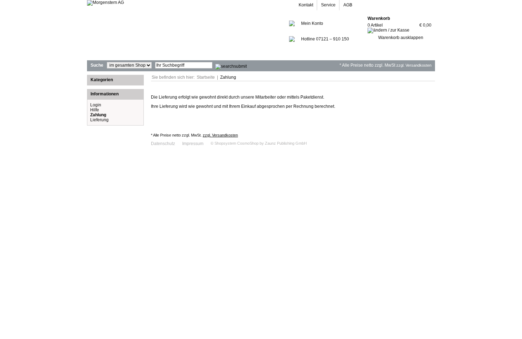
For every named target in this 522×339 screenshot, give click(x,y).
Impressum (192, 143)
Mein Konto (312, 23)
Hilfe (94, 109)
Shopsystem (225, 143)
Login (95, 104)
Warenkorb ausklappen (400, 37)
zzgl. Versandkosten (413, 65)
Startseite (206, 77)
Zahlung (228, 77)
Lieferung (99, 119)
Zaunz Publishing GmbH (286, 143)
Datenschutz (163, 143)
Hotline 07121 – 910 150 (325, 39)
